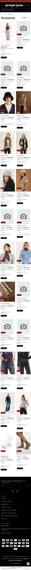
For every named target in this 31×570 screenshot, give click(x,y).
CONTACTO (4, 518)
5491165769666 (5, 526)
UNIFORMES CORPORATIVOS (9, 516)
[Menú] (2, 5)
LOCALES (3, 498)
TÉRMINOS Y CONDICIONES (9, 510)
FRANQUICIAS (5, 504)
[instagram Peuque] (13, 491)
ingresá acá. (26, 558)
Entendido (26, 568)
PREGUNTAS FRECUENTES (8, 513)
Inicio (2, 14)
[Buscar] (28, 9)
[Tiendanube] (15, 563)
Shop (6, 14)
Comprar (4, 57)
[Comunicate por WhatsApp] (28, 563)
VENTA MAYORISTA (6, 501)
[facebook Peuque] (17, 491)
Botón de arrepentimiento (15, 560)
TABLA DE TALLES (6, 507)
